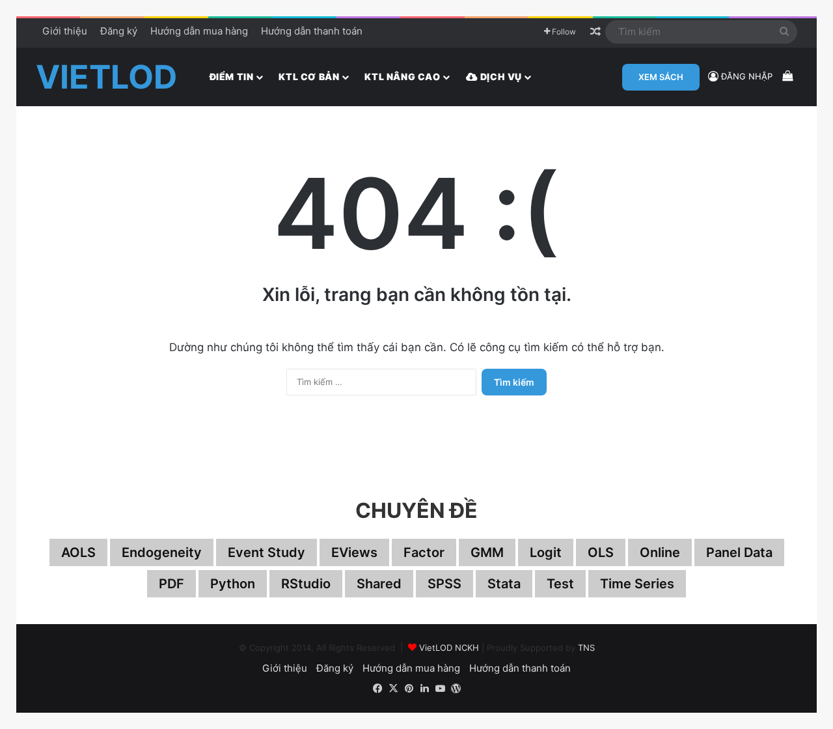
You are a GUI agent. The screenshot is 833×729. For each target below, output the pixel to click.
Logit (546, 552)
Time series (637, 584)
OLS (601, 552)
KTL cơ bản (309, 76)
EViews (354, 552)
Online (660, 552)
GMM (487, 552)
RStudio (306, 584)
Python (232, 584)
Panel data (739, 552)
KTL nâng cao (402, 76)
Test (560, 584)
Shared (379, 584)
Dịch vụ (500, 76)
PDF (171, 584)
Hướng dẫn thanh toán (311, 31)
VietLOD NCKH (449, 647)
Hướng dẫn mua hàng (199, 31)
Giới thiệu (64, 31)
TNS (586, 647)
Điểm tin (232, 76)
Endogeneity (162, 552)
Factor (423, 552)
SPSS (444, 584)
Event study (266, 552)
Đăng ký (118, 31)
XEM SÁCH (660, 77)
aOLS (78, 552)
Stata (504, 584)
